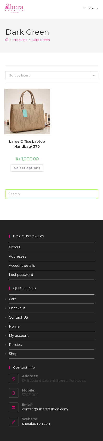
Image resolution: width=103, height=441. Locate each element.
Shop (13, 354)
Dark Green (41, 40)
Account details (22, 265)
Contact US (18, 317)
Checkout (17, 308)
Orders (14, 247)
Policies (15, 345)
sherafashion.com (36, 423)
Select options (27, 168)
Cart (12, 299)
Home (14, 326)
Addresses (17, 256)
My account (19, 335)
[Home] (6, 40)
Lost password (21, 274)
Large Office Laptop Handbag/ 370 (27, 144)
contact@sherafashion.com (45, 409)
